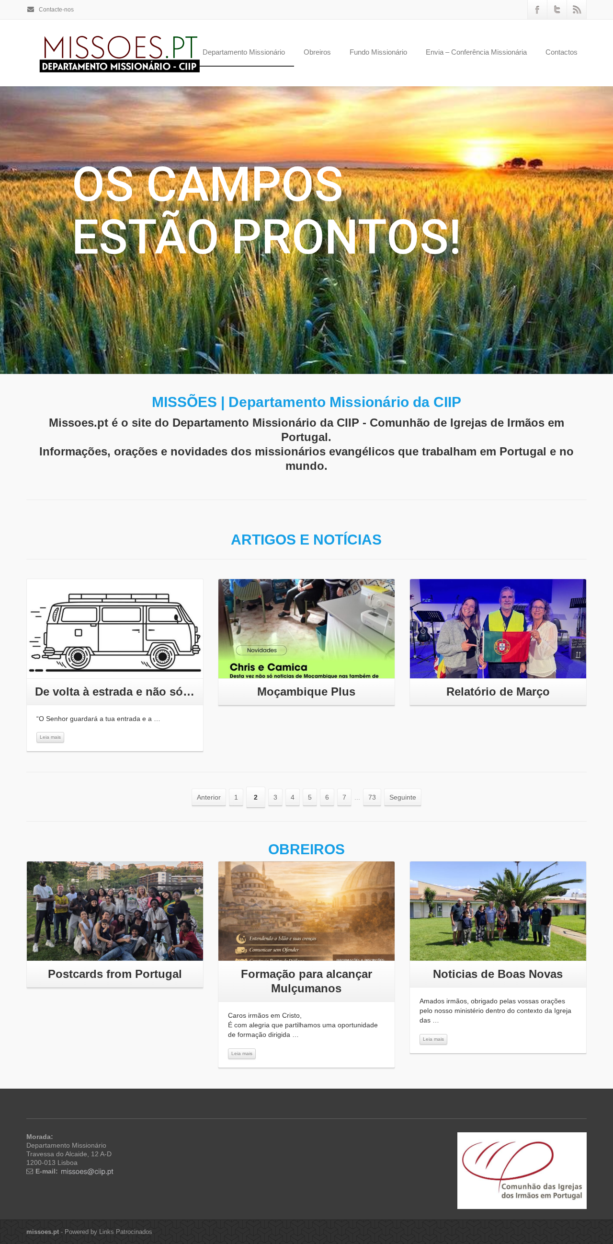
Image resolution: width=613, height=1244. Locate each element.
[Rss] (576, 9)
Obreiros (317, 52)
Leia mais (50, 737)
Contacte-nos (55, 9)
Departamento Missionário (244, 52)
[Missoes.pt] (522, 1170)
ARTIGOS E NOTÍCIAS (306, 539)
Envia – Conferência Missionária (476, 52)
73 (372, 797)
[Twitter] (557, 9)
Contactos (561, 52)
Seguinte (402, 797)
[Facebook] (537, 9)
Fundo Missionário (378, 52)
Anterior (209, 797)
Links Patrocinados (125, 1231)
